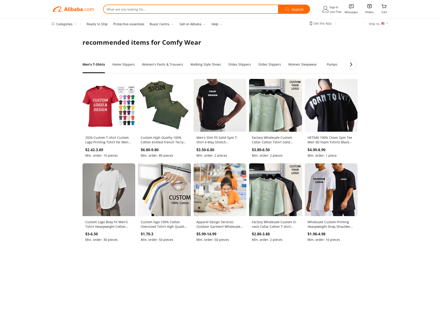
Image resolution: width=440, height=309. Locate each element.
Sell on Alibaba (190, 24)
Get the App (323, 23)
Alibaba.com (73, 9)
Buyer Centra (159, 24)
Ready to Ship (97, 24)
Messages (351, 12)
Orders (369, 12)
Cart (384, 12)
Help (215, 24)
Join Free (335, 12)
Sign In (334, 7)
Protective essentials (128, 24)
